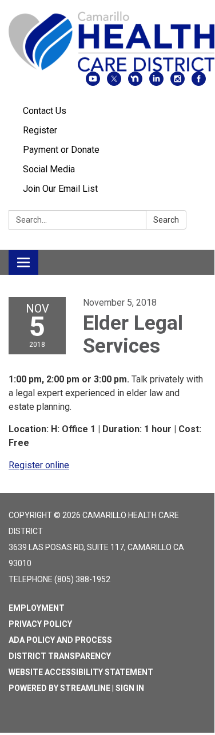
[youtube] (93, 82)
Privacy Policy (40, 624)
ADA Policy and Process (60, 640)
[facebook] (199, 82)
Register (40, 130)
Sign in (130, 688)
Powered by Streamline (59, 688)
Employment (37, 607)
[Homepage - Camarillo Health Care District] (107, 41)
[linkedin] (156, 82)
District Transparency (60, 656)
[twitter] (114, 82)
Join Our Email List (60, 188)
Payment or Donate (61, 149)
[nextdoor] (135, 82)
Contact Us (44, 110)
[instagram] (177, 82)
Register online (39, 465)
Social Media (49, 169)
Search (166, 219)
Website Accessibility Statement (81, 672)
